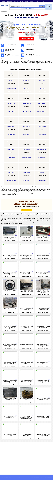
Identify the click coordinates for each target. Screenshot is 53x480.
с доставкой (41, 15)
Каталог (3, 1)
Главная (2, 11)
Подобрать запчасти (26, 38)
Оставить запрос (24, 1)
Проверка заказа (49, 7)
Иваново (12, 477)
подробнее (17, 55)
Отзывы (37, 1)
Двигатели (9, 1)
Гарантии (32, 1)
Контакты (43, 1)
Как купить (16, 1)
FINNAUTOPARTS (6, 477)
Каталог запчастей (26, 209)
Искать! (42, 6)
